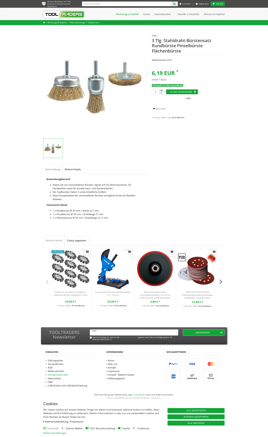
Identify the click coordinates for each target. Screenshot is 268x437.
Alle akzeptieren (196, 410)
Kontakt (112, 367)
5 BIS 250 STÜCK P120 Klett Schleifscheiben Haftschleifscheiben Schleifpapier (197, 295)
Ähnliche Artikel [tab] (54, 240)
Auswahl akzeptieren (196, 416)
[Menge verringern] (161, 93)
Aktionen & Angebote (214, 14)
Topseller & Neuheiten (188, 14)
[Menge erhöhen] (161, 90)
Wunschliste (160, 108)
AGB (49, 367)
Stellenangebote (116, 378)
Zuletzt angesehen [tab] (76, 240)
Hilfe (50, 382)
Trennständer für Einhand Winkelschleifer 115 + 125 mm (113, 293)
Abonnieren (203, 332)
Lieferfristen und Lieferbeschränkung (67, 385)
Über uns (112, 364)
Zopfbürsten (93, 22)
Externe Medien (74, 428)
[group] (70, 269)
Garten (146, 14)
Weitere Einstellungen (54, 433)
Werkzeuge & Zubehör (127, 14)
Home (111, 360)
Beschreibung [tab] (53, 169)
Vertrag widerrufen (57, 374)
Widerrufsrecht (55, 371)
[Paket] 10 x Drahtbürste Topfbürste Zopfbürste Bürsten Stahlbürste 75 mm (70, 293)
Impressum (77, 421)
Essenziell (53, 428)
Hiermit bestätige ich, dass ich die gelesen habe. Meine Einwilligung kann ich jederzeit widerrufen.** (132, 338)
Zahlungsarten (55, 360)
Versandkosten (177, 117)
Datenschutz (54, 378)
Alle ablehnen (196, 423)
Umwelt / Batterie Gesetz (121, 374)
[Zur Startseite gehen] (44, 22)
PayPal (126, 428)
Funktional (143, 428)
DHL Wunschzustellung (102, 428)
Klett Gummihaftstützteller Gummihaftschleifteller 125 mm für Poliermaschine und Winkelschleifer (155, 295)
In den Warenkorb (181, 91)
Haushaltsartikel (162, 14)
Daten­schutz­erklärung (57, 421)
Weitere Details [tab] (73, 169)
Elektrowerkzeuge (77, 22)
